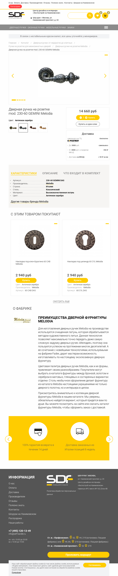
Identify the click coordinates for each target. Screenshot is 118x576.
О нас (11, 3)
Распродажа (15, 6)
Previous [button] (8, 439)
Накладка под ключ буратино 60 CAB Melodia (33, 262)
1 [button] (14, 100)
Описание (50, 173)
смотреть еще (61, 301)
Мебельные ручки (56, 27)
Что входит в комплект (81, 173)
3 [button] (19, 100)
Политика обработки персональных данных (61, 492)
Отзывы (46, 3)
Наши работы (16, 522)
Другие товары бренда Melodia (29, 201)
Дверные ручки (17, 27)
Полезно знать (57, 3)
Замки (70, 27)
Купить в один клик (88, 124)
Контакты (68, 3)
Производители (35, 3)
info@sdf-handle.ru (17, 534)
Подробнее (16, 572)
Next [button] (109, 439)
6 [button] (24, 100)
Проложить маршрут (78, 554)
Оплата (17, 3)
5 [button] (22, 100)
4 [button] (21, 100)
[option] (59, 76)
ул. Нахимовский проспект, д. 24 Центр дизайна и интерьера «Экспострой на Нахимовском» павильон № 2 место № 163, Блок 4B (92, 482)
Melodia (50, 183)
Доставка (24, 3)
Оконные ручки (36, 27)
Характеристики (24, 173)
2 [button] (17, 100)
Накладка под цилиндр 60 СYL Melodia (85, 261)
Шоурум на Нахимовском (84, 3)
